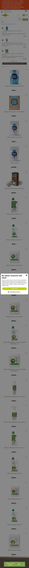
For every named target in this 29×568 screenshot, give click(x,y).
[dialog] (14, 284)
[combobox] (26, 275)
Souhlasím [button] (14, 288)
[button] (14, 292)
